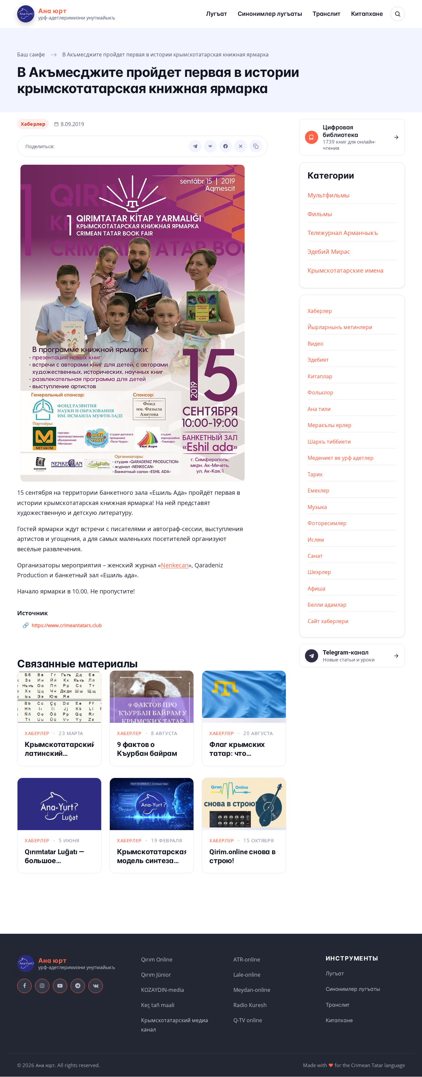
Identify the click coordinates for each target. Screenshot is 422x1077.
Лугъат (216, 13)
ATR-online (246, 959)
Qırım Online (156, 959)
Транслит (327, 13)
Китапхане (367, 13)
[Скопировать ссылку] (256, 146)
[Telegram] (195, 146)
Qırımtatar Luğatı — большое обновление (54, 860)
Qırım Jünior (156, 974)
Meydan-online (251, 989)
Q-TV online (247, 1020)
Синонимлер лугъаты (270, 13)
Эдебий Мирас (329, 251)
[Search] (397, 14)
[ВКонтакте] (210, 146)
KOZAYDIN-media (162, 989)
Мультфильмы (328, 195)
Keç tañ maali (157, 1005)
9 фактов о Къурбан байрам (147, 748)
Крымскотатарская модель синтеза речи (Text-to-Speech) (152, 865)
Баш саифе (31, 54)
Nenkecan (175, 565)
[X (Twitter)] (240, 146)
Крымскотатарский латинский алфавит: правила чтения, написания (60, 757)
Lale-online (246, 974)
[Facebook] (225, 146)
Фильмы (320, 214)
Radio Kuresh (250, 1005)
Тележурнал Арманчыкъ (343, 233)
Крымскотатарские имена (345, 270)
